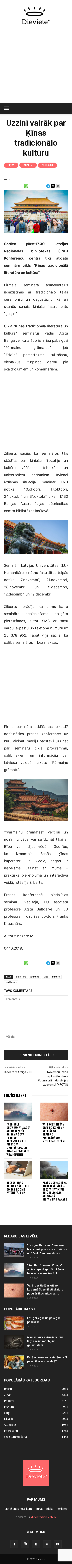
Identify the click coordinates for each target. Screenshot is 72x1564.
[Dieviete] (36, 15)
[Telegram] (36, 1544)
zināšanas (11, 982)
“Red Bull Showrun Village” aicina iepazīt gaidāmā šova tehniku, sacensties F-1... (45, 1269)
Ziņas (11, 165)
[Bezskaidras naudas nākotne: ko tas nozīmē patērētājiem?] (18, 1170)
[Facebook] (14, 1544)
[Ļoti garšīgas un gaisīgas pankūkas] (14, 1323)
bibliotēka (21, 976)
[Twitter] (47, 1544)
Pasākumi (47, 165)
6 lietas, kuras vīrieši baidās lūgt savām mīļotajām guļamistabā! (45, 1341)
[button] (6, 108)
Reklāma (62, 1509)
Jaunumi (28, 165)
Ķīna (45, 976)
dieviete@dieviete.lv (43, 1517)
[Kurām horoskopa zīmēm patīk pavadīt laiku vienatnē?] (14, 1362)
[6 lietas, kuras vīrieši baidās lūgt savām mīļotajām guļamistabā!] (14, 1342)
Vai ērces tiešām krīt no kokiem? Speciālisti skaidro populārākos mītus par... (45, 1289)
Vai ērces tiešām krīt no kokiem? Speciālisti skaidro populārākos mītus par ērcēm (53, 1132)
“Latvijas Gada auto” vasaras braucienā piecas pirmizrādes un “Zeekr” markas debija (47, 1249)
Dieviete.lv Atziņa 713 (18, 1072)
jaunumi (34, 976)
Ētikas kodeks (44, 1509)
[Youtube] (58, 1544)
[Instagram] (25, 1544)
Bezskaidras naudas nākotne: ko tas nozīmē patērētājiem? (17, 1187)
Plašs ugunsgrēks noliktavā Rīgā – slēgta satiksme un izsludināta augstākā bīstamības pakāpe (54, 1190)
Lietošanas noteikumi (18, 1509)
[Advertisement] (36, 66)
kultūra (56, 976)
